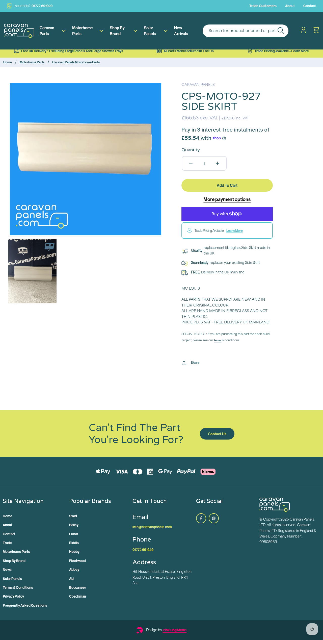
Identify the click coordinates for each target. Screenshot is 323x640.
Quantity (190, 149)
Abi (71, 578)
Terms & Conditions (18, 587)
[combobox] (245, 30)
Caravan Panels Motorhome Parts (76, 62)
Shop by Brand (117, 30)
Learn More (300, 51)
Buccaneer (77, 587)
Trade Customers (263, 6)
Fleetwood (77, 560)
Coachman (77, 596)
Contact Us (217, 433)
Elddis (74, 543)
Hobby (74, 551)
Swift (73, 516)
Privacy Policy (13, 596)
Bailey (73, 525)
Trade (7, 543)
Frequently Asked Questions (25, 605)
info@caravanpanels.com (152, 527)
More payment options (227, 199)
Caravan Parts (47, 30)
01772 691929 (33, 6)
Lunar (73, 534)
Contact (309, 6)
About (290, 6)
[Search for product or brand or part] (281, 30)
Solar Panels (150, 30)
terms (217, 340)
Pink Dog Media (174, 630)
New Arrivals (181, 30)
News (7, 569)
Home (7, 62)
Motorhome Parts (82, 30)
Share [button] (195, 363)
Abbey (74, 569)
